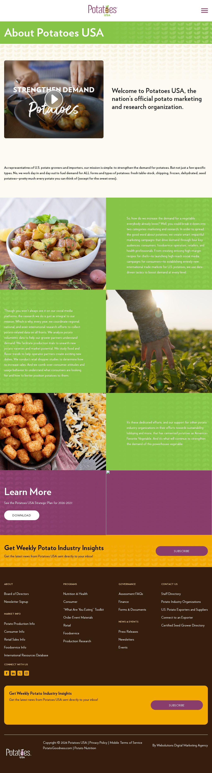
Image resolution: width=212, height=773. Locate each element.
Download (21, 515)
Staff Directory (171, 593)
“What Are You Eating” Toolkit (83, 609)
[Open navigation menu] (204, 10)
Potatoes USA (77, 742)
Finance (124, 601)
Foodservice (71, 633)
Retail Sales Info (14, 639)
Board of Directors (16, 593)
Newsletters (126, 639)
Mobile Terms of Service (126, 742)
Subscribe (182, 551)
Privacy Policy (98, 742)
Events (123, 647)
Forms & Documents (132, 609)
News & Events (129, 621)
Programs (70, 584)
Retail (67, 625)
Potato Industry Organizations (181, 601)
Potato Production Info (19, 623)
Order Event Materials (78, 617)
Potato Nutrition (85, 747)
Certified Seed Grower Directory (183, 625)
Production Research (77, 640)
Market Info (12, 613)
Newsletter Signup (16, 601)
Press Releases (128, 631)
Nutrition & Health (75, 593)
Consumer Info (14, 631)
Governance (127, 584)
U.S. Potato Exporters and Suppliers (184, 609)
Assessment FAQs (131, 593)
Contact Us (169, 584)
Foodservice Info (15, 647)
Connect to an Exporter (177, 617)
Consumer (70, 601)
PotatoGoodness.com (57, 747)
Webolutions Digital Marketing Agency (182, 745)
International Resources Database (26, 655)
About (8, 584)
